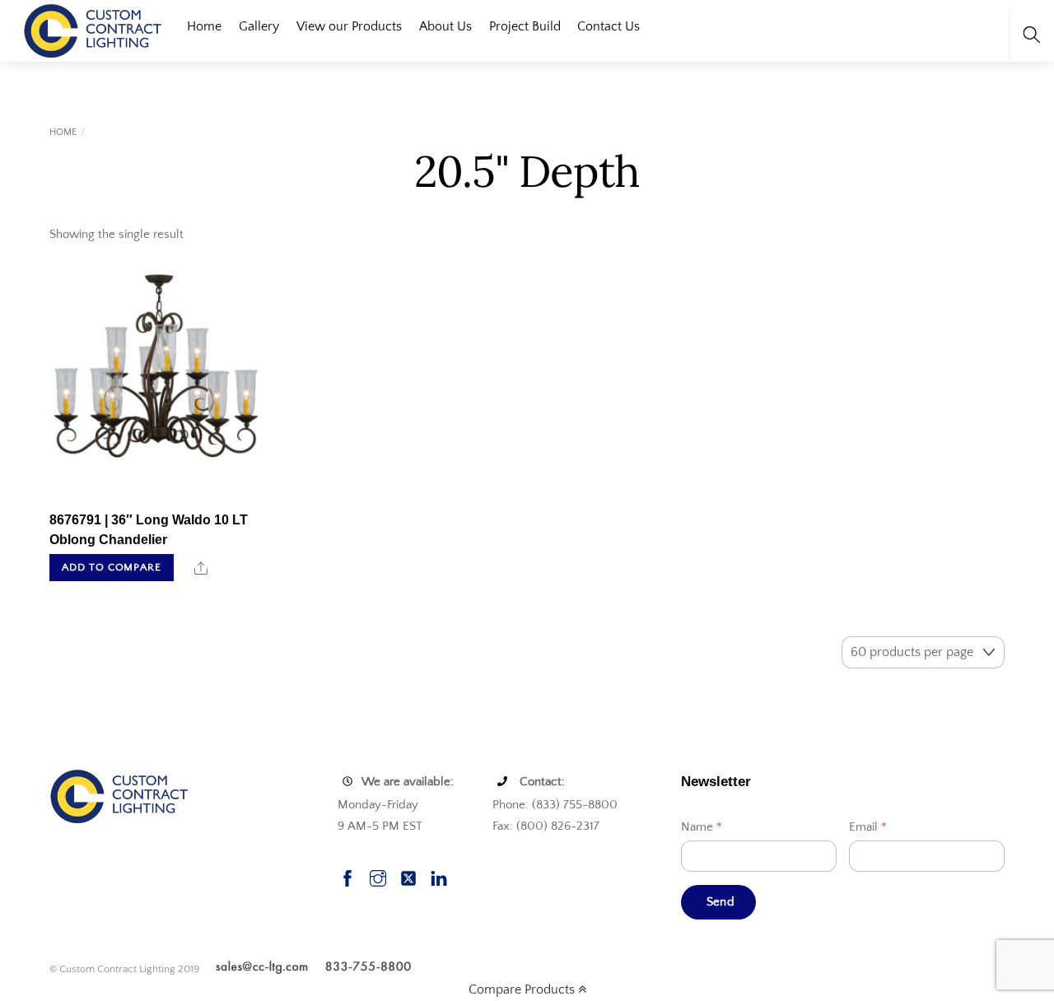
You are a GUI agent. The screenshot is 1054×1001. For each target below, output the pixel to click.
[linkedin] (438, 876)
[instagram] (377, 876)
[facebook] (347, 876)
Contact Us (608, 26)
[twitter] (408, 876)
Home (204, 26)
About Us (445, 26)
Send (721, 902)
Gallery (259, 26)
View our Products (349, 26)
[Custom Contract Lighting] (93, 29)
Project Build (525, 26)
